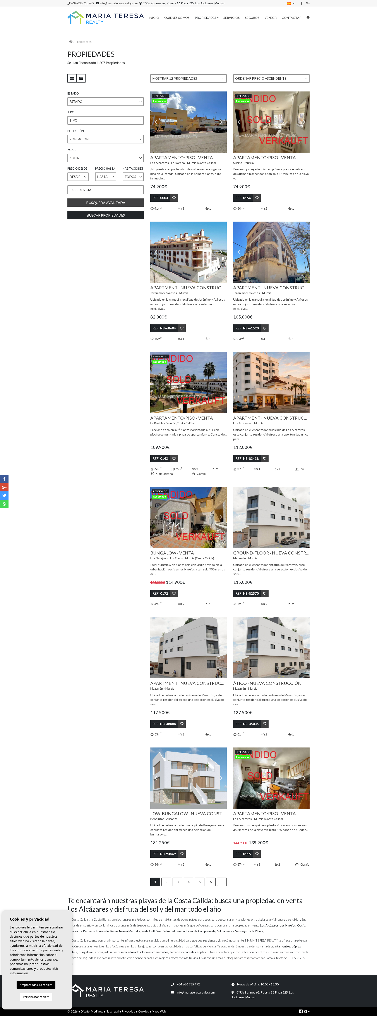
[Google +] (308, 3)
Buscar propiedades (106, 215)
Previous (155, 122)
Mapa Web (159, 1011)
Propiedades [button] (205, 17)
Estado (73, 93)
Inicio (154, 17)
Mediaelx (97, 1011)
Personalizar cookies (36, 997)
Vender (271, 17)
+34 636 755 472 (82, 3)
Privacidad (128, 1011)
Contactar (291, 17)
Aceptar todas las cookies (36, 985)
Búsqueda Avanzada (105, 202)
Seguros (252, 17)
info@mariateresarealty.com (119, 3)
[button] (188, 78)
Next (221, 122)
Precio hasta (105, 168)
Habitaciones (133, 168)
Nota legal (112, 1011)
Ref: (160, 198)
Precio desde (77, 168)
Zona (71, 150)
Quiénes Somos (177, 17)
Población (75, 131)
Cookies (143, 1011)
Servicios (231, 17)
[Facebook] (301, 3)
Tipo (70, 112)
